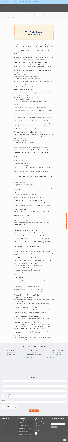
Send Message (33, 410)
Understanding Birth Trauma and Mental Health (25, 421)
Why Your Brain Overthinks (24, 431)
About (5, 423)
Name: (3, 378)
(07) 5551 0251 (6, 357)
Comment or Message (6, 394)
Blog (8, 17)
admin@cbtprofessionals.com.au (32, 1)
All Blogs (12, 17)
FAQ (5, 426)
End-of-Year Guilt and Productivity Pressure (24, 17)
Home (3, 17)
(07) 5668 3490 (28, 357)
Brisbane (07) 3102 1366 (19, 1)
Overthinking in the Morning (24, 425)
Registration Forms (7, 431)
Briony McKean (24, 21)
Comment (3, 400)
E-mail (3, 383)
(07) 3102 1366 (50, 357)
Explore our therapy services (22, 288)
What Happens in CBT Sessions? (25, 428)
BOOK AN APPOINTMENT (66, 220)
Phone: (3, 389)
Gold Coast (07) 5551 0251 (8, 1)
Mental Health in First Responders (25, 434)
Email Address (54, 422)
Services (5, 421)
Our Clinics (6, 428)
